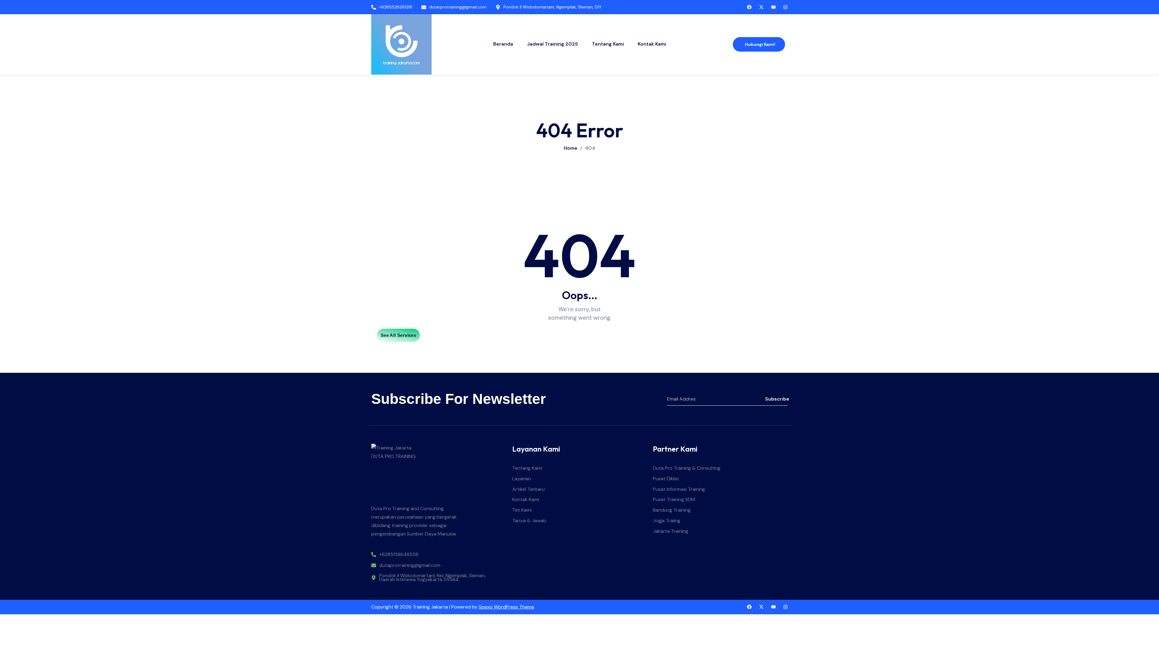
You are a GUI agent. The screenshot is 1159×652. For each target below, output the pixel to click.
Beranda (503, 44)
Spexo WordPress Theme (506, 607)
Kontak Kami (652, 44)
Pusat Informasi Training (679, 489)
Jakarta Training (670, 531)
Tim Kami (522, 510)
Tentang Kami (608, 44)
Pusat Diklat (666, 479)
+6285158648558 (398, 555)
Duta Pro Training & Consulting (686, 468)
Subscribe (776, 399)
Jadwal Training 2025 (552, 44)
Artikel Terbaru (528, 489)
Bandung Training (672, 510)
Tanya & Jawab (529, 521)
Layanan (521, 479)
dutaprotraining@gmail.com (409, 565)
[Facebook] (749, 607)
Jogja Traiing (666, 521)
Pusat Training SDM (674, 500)
